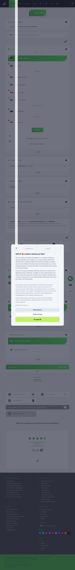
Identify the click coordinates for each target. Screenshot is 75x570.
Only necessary (37, 310)
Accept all (37, 319)
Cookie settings (37, 314)
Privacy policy (28, 279)
